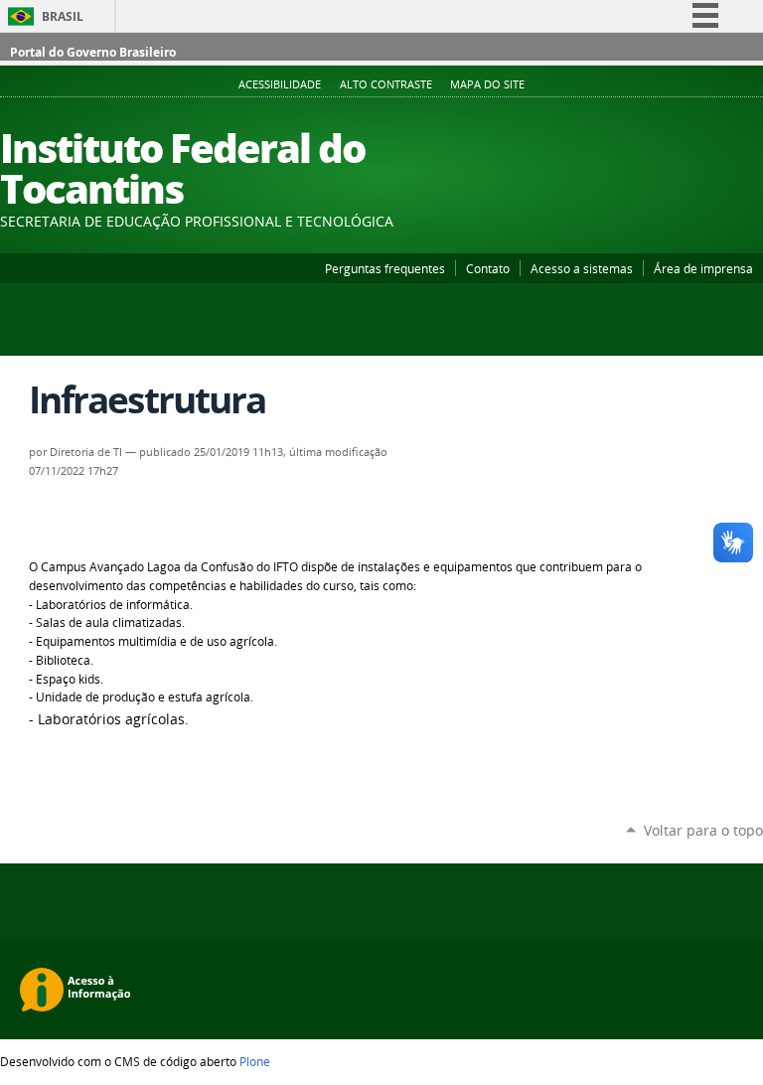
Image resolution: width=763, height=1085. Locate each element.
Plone (254, 1061)
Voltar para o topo (703, 830)
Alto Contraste (386, 84)
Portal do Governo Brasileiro (93, 52)
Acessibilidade (279, 84)
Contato (488, 268)
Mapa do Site (487, 84)
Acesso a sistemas (582, 268)
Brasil (62, 16)
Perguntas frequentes (385, 268)
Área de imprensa (703, 268)
